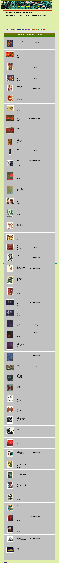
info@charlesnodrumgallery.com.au (37, 558)
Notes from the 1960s (32, 324)
